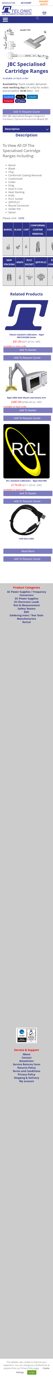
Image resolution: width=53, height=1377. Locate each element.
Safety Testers (26, 608)
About (26, 1054)
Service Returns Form (26, 1064)
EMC (26, 612)
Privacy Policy (26, 1074)
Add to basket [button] (28, 349)
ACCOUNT (26, 2)
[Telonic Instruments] (26, 10)
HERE (21, 218)
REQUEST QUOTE (43, 3)
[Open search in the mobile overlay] (43, 18)
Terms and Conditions (26, 1071)
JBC (46, 119)
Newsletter (26, 1061)
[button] (45, 32)
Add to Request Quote (26, 111)
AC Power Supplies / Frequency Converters (26, 593)
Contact (27, 1057)
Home (5, 24)
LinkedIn (32, 96)
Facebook (8, 96)
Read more (27, 551)
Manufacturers (26, 618)
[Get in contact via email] (20, 101)
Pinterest (8, 100)
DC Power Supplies (26, 598)
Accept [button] (32, 1372)
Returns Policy (26, 1067)
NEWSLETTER (8, 2)
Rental (26, 622)
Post (19, 96)
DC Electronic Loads (26, 602)
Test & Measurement (26, 605)
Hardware (13, 24)
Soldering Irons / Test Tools (26, 615)
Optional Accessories (25, 119)
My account (26, 1081)
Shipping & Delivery (26, 1077)
